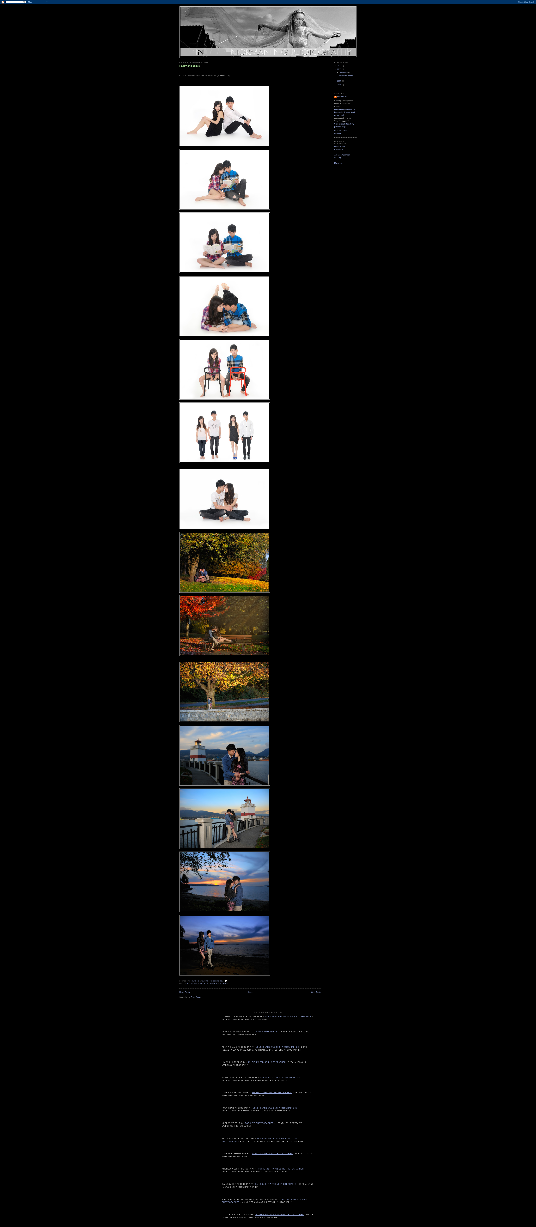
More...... (338, 163)
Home (250, 992)
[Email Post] (225, 981)
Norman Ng (342, 96)
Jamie (196, 983)
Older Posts (316, 992)
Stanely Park (216, 983)
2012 (339, 66)
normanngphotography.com (345, 109)
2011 (339, 69)
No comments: (216, 981)
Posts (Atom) (196, 997)
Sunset (226, 983)
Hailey (190, 983)
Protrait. (204, 983)
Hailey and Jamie (189, 65)
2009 (339, 81)
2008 (339, 85)
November (343, 72)
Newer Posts (184, 992)
